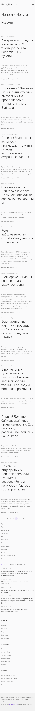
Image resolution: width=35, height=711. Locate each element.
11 (27, 518)
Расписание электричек (9, 678)
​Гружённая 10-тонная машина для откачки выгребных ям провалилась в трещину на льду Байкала (17, 98)
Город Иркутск (9, 4)
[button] (33, 4)
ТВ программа (6, 655)
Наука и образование (8, 556)
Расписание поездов (8, 675)
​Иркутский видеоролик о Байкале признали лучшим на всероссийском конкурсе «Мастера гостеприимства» (15, 477)
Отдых (3, 552)
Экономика (5, 530)
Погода (3, 649)
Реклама (4, 626)
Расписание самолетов (8, 685)
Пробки (3, 665)
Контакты (4, 629)
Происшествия (6, 527)
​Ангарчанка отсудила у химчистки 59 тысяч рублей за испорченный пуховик (17, 48)
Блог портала (5, 632)
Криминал (4, 524)
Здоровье (4, 533)
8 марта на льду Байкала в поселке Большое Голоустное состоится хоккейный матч (17, 195)
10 (23, 518)
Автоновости (5, 546)
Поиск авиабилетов (7, 682)
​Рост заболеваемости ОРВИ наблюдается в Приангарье (17, 236)
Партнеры (4, 635)
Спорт (3, 537)
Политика (4, 543)
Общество (4, 540)
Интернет (4, 559)
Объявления (5, 658)
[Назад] (4, 518)
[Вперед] (31, 518)
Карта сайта (5, 638)
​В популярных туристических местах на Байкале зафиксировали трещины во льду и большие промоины (16, 379)
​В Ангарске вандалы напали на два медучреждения (16, 281)
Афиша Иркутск (6, 652)
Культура (4, 549)
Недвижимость (6, 662)
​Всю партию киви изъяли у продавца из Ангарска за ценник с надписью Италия (15, 329)
